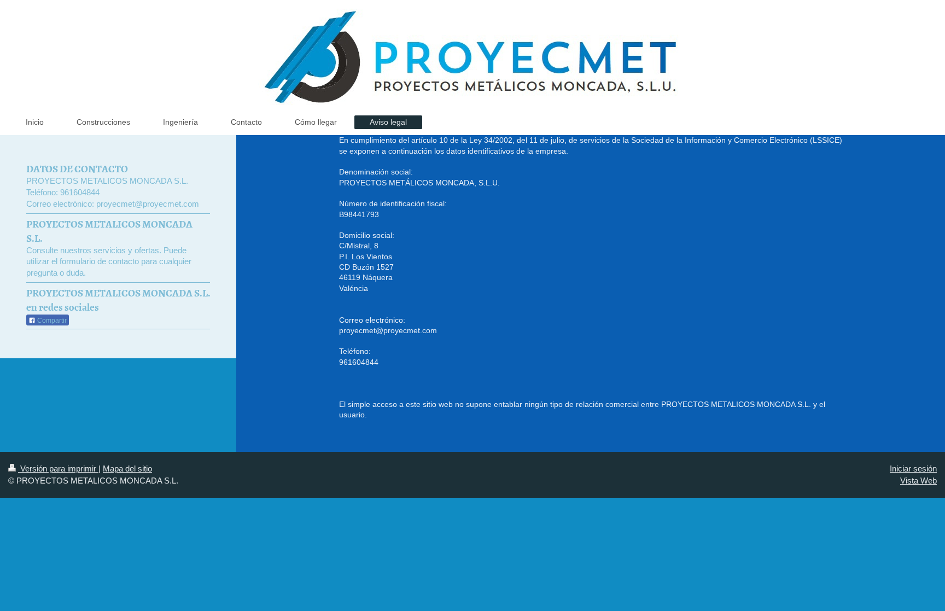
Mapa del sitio (127, 468)
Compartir (51, 320)
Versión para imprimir (58, 468)
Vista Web (918, 480)
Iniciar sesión (913, 468)
